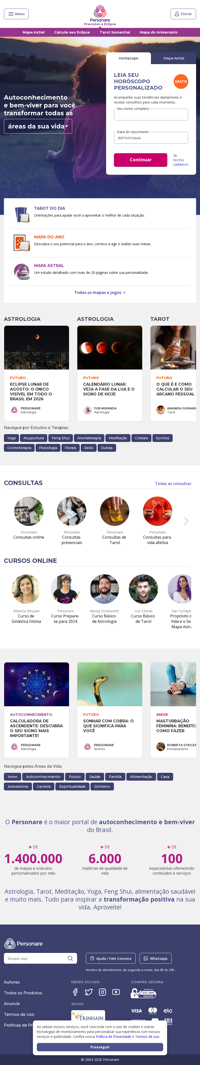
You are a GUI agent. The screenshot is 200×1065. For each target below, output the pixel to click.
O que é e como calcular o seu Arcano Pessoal (175, 389)
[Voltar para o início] (100, 13)
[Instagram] (102, 992)
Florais (70, 448)
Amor (12, 777)
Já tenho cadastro (180, 160)
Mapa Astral (33, 32)
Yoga (11, 438)
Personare (30, 408)
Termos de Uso (19, 1014)
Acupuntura (33, 438)
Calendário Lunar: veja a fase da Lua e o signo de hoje (109, 389)
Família (115, 777)
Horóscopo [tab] (128, 58)
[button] (38, 126)
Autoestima (18, 786)
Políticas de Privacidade (27, 1025)
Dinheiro (102, 786)
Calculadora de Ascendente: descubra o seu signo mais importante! (37, 728)
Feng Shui (61, 438)
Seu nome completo (133, 108)
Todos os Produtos (23, 993)
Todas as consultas (173, 483)
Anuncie (12, 1003)
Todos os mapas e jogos (100, 292)
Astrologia (22, 319)
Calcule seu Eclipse (72, 32)
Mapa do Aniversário (159, 32)
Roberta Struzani (183, 745)
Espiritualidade (72, 786)
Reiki (88, 448)
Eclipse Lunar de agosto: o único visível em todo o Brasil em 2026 (31, 391)
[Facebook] (75, 992)
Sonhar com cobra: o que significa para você (109, 726)
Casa (165, 777)
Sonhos (162, 438)
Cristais (141, 438)
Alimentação (141, 777)
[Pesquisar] (70, 958)
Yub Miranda (105, 408)
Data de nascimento (133, 132)
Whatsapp (159, 958)
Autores (12, 982)
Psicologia (48, 448)
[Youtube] (116, 992)
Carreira (43, 786)
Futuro (75, 777)
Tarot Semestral (115, 32)
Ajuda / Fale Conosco (113, 958)
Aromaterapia (89, 438)
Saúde (95, 777)
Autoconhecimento (43, 777)
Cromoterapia (19, 448)
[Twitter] (89, 992)
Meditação (118, 438)
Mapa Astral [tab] (173, 58)
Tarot (160, 319)
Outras (107, 448)
